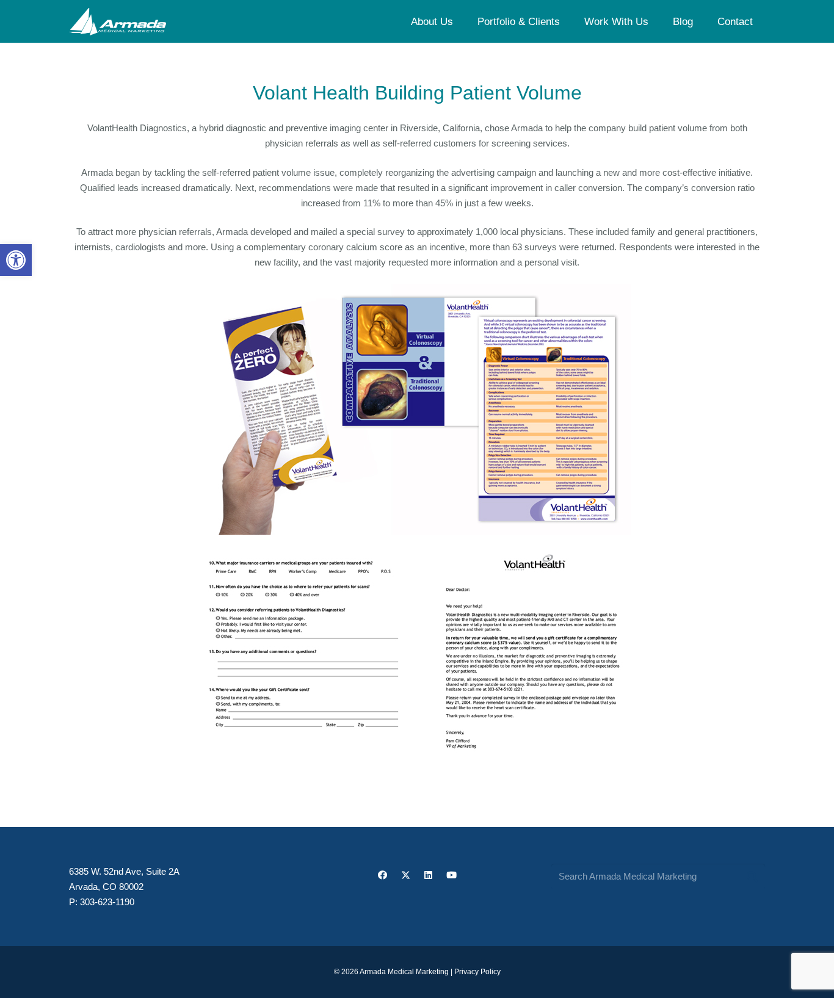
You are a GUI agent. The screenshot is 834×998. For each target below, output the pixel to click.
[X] (405, 875)
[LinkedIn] (428, 875)
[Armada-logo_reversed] (117, 21)
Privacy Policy (477, 971)
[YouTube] (451, 875)
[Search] (752, 876)
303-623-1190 (107, 902)
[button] (16, 260)
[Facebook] (382, 875)
